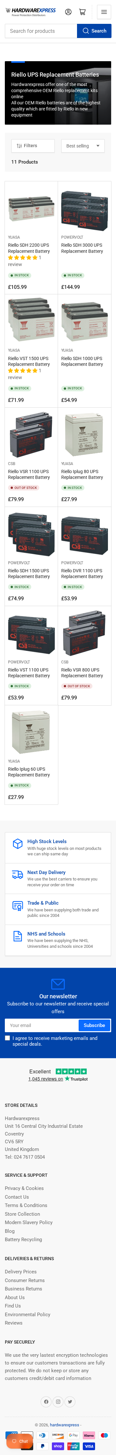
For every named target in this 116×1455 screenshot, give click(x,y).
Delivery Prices (21, 1272)
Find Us (13, 1306)
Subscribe (94, 1025)
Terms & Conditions (26, 1205)
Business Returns (23, 1289)
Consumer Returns (25, 1280)
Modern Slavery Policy (29, 1222)
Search (99, 31)
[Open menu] (104, 12)
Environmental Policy (27, 1314)
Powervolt (72, 237)
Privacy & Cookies (24, 1188)
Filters (30, 145)
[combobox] (58, 31)
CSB (11, 463)
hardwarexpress (64, 1424)
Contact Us (17, 1197)
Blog (10, 1231)
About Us (15, 1297)
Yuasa (14, 237)
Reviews (14, 1323)
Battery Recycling (23, 1239)
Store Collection (22, 1214)
